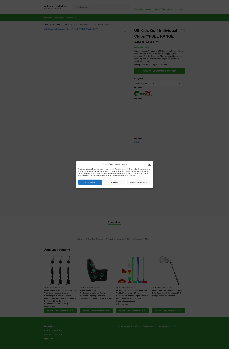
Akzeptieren (90, 182)
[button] (149, 164)
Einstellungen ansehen (139, 182)
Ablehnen (114, 182)
